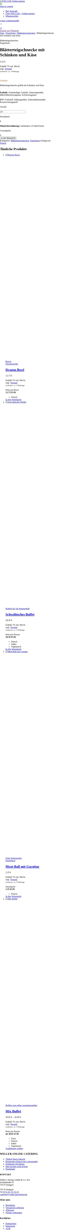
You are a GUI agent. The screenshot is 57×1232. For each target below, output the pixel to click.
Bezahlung (10, 1205)
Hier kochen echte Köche (17, 1166)
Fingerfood (10, 33)
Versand (8, 69)
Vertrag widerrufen (14, 1212)
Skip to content (6, 6)
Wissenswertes (12, 16)
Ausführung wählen (14, 1148)
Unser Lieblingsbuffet (9, 21)
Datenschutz (11, 1223)
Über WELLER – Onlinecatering (20, 13)
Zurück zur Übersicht (9, 30)
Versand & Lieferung (15, 1208)
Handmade (10, 1169)
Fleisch (3, 143)
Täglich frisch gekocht (15, 1159)
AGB (8, 1228)
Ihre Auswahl (11, 11)
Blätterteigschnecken (26, 33)
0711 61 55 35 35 (11, 1192)
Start (2, 33)
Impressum (10, 1226)
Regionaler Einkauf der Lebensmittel (22, 1161)
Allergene (10, 1210)
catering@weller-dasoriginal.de (13, 1194)
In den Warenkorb (8, 138)
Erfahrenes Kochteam (15, 1164)
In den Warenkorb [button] (13, 399)
